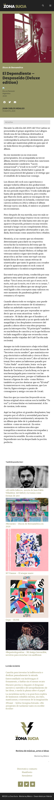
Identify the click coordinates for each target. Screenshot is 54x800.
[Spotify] (32, 784)
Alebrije (49, 796)
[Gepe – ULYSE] (27, 617)
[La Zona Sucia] (15, 5)
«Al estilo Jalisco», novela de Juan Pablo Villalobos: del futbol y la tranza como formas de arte (24, 493)
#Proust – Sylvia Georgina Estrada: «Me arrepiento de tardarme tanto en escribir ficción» (25, 706)
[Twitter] (26, 784)
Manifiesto (27, 772)
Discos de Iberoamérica (13, 67)
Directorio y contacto (27, 769)
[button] (5, 102)
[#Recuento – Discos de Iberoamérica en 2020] (27, 521)
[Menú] (50, 5)
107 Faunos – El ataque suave (19, 573)
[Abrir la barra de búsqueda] (43, 5)
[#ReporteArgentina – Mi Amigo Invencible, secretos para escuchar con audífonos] (27, 649)
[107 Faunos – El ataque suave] (27, 570)
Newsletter (27, 776)
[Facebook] (20, 784)
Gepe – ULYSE (12, 620)
